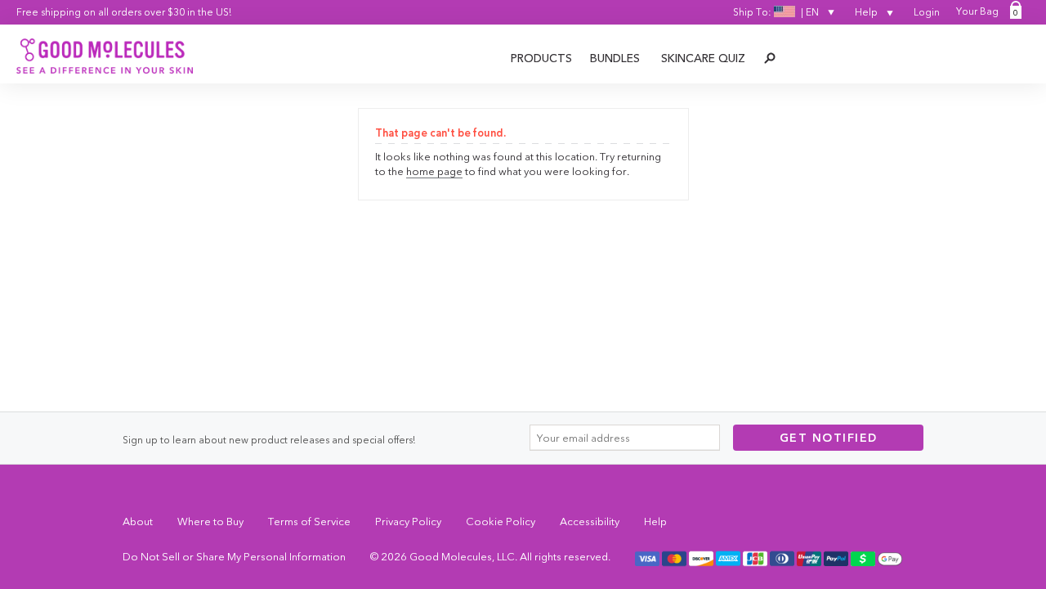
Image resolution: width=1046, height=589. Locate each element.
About (138, 521)
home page (434, 171)
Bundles (615, 58)
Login (927, 12)
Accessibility (589, 521)
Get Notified (829, 437)
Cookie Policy (500, 521)
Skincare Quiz (703, 58)
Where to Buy (210, 521)
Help (867, 12)
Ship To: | (776, 12)
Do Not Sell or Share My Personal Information (234, 556)
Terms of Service (309, 521)
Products (541, 58)
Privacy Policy (408, 521)
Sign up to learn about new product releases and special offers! (269, 440)
